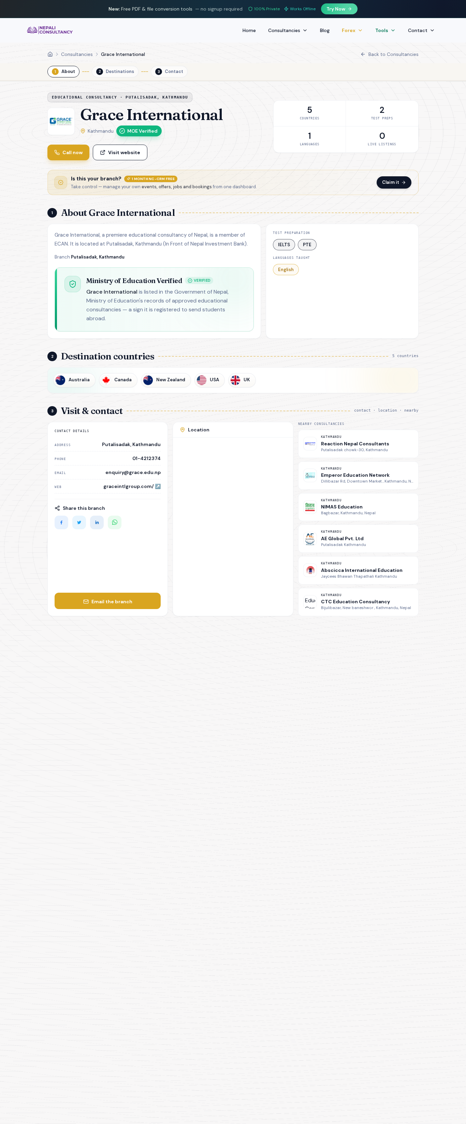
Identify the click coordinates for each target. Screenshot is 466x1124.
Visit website (124, 152)
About (65, 71)
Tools (381, 30)
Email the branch (111, 601)
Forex (348, 30)
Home (249, 30)
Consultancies (284, 30)
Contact (417, 30)
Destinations (116, 71)
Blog (325, 30)
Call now (72, 152)
